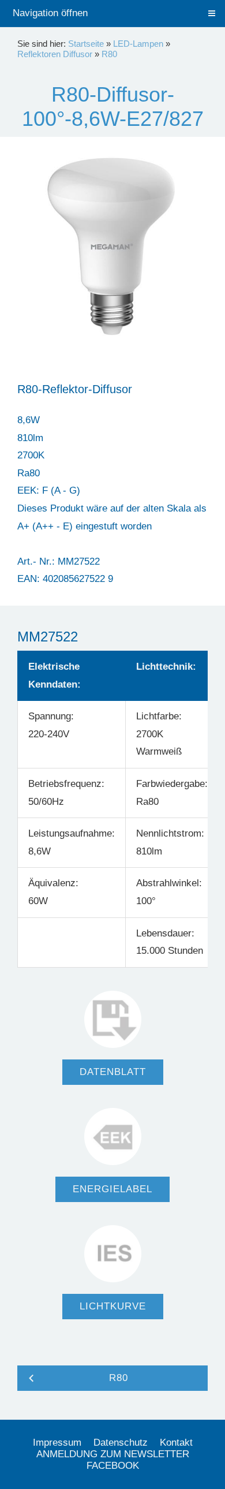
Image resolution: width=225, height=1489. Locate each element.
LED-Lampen (138, 43)
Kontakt (176, 1442)
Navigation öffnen (50, 13)
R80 (109, 54)
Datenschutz (120, 1442)
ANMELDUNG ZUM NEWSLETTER (112, 1454)
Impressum (57, 1442)
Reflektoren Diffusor (54, 54)
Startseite (86, 43)
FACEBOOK (113, 1465)
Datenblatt (113, 1071)
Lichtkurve (113, 1306)
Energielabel (112, 1189)
